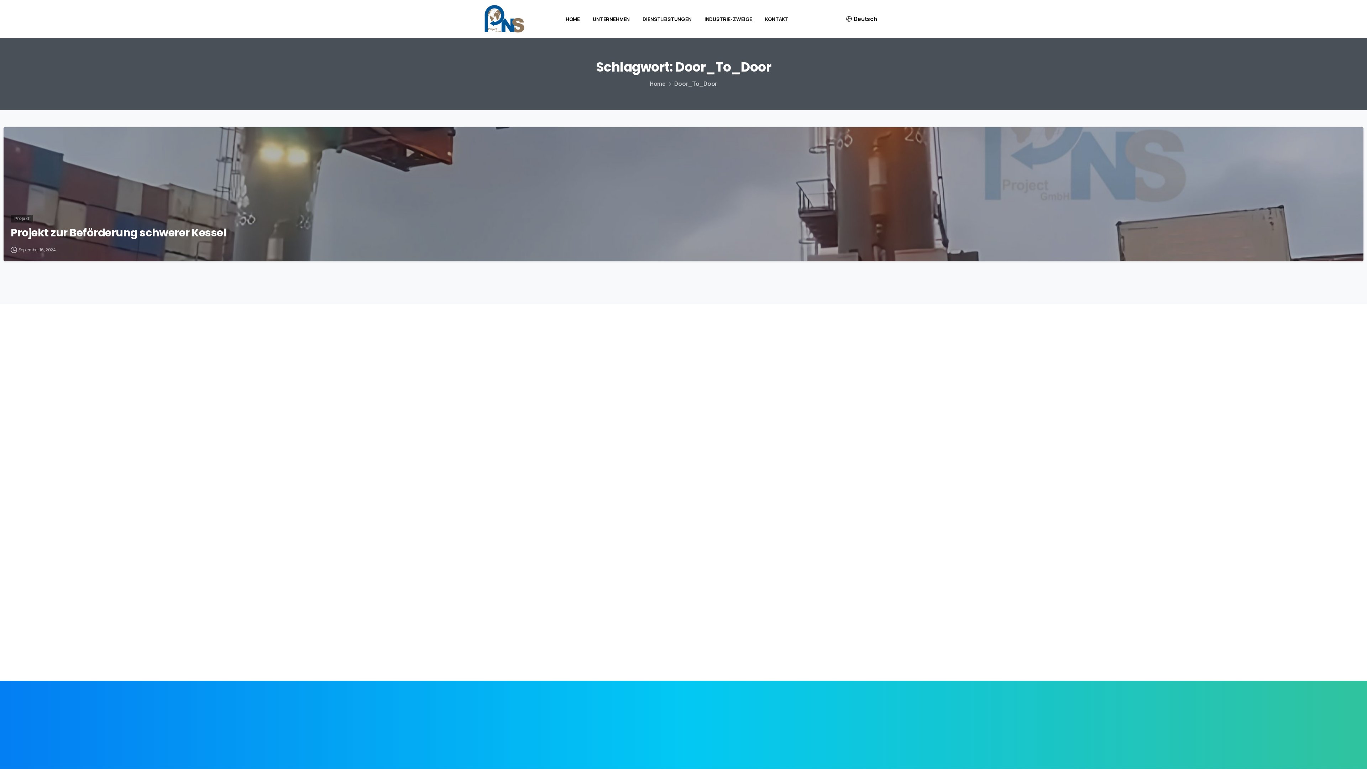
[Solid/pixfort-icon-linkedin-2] (638, 715)
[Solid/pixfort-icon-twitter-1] (683, 715)
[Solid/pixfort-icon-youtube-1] (728, 715)
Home (658, 84)
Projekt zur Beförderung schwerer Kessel (118, 233)
